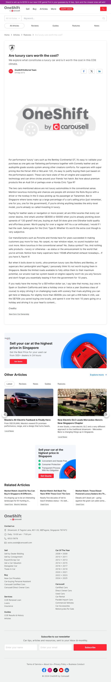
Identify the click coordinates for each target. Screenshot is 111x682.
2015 (65, 563)
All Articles (11, 18)
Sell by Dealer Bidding (14, 553)
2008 (58, 553)
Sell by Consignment (13, 557)
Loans (7, 603)
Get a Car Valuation (12, 563)
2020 (58, 572)
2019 (65, 569)
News (96, 26)
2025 (65, 578)
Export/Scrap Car (12, 560)
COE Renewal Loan (12, 600)
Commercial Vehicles (65, 603)
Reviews (35, 26)
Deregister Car (10, 566)
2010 (58, 557)
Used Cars (60, 593)
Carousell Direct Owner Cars (16, 587)
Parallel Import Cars (64, 600)
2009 (65, 553)
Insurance (8, 606)
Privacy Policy (60, 664)
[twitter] (91, 71)
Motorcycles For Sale (65, 609)
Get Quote (18, 361)
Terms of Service (34, 664)
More (53, 9)
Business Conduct (76, 664)
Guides (56, 26)
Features (76, 26)
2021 (65, 572)
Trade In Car (9, 569)
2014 (58, 563)
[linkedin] (99, 71)
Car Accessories (63, 606)
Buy (35, 9)
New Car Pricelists (12, 578)
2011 (65, 557)
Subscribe (90, 647)
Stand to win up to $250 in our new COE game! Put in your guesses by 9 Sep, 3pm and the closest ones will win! (55, 2)
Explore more (97, 374)
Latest (9, 384)
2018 (58, 569)
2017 (65, 566)
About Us (48, 664)
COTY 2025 (66, 9)
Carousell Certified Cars (14, 584)
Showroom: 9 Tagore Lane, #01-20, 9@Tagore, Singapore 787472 (37, 530)
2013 (65, 560)
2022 (58, 575)
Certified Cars (62, 587)
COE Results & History (14, 615)
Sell (28, 9)
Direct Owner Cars (64, 590)
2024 (58, 578)
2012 (58, 560)
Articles (44, 9)
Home (6, 35)
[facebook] (84, 71)
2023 (65, 575)
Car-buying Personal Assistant (17, 581)
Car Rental (60, 596)
